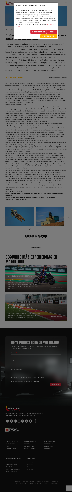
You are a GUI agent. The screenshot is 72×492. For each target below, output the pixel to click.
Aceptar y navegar (38, 32)
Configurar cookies (48, 36)
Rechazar (52, 32)
